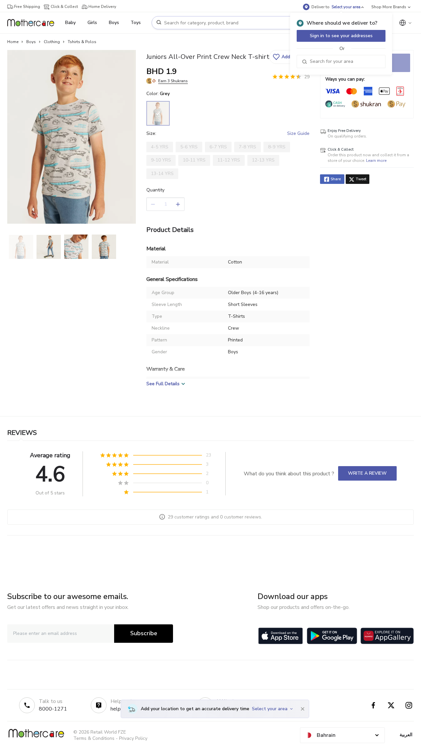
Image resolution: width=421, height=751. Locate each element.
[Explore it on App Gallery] (387, 636)
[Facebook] (373, 705)
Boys (31, 41)
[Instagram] (409, 705)
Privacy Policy (133, 738)
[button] (288, 57)
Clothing (52, 41)
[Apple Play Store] (281, 636)
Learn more (376, 160)
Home (12, 41)
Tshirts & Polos (82, 41)
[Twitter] (391, 705)
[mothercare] (33, 23)
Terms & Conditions (93, 738)
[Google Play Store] (332, 636)
